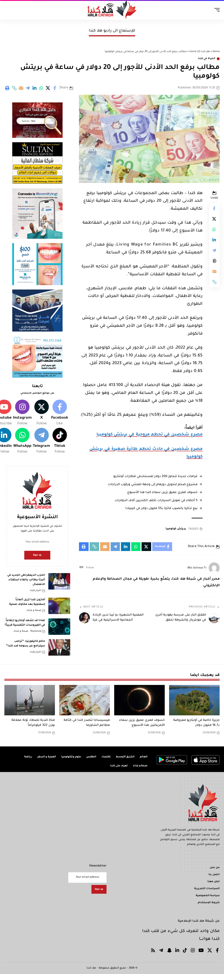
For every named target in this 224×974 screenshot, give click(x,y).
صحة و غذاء (34, 610)
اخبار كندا (35, 590)
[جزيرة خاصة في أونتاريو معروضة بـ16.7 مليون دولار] (194, 700)
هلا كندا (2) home (199, 51)
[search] (7, 10)
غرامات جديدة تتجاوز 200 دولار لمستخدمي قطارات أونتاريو (155, 476)
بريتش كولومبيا (176, 528)
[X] (41, 413)
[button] (14, 87)
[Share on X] (48, 87)
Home (216, 51)
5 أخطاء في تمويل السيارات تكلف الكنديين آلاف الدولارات (156, 500)
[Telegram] (41, 441)
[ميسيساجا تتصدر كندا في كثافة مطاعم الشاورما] (84, 700)
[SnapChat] (169, 951)
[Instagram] (22, 413)
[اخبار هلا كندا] (112, 10)
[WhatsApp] (22, 441)
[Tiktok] (59, 441)
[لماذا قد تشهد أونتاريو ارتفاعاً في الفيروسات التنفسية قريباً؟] (59, 626)
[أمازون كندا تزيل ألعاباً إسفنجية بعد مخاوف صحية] (59, 606)
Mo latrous (195, 568)
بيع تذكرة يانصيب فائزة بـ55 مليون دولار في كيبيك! (161, 508)
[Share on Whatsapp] (41, 87)
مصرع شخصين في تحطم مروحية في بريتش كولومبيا (149, 434)
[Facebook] (59, 413)
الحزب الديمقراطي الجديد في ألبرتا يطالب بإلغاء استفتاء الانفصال (26, 580)
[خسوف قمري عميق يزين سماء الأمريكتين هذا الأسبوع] (139, 700)
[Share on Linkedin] (35, 87)
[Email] (21, 87)
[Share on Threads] (214, 261)
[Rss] (153, 951)
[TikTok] (185, 951)
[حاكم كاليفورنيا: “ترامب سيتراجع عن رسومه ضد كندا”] (59, 647)
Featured (35, 631)
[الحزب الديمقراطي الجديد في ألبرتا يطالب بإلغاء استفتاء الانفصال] (59, 581)
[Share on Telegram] (28, 87)
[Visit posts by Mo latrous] (214, 567)
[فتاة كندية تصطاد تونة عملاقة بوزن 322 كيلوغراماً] (29, 700)
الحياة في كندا (206, 58)
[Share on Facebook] (55, 87)
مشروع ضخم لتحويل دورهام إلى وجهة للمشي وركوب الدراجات (153, 484)
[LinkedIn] (177, 951)
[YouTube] (201, 951)
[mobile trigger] (216, 10)
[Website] (81, 568)
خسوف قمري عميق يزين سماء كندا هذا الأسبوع (162, 492)
